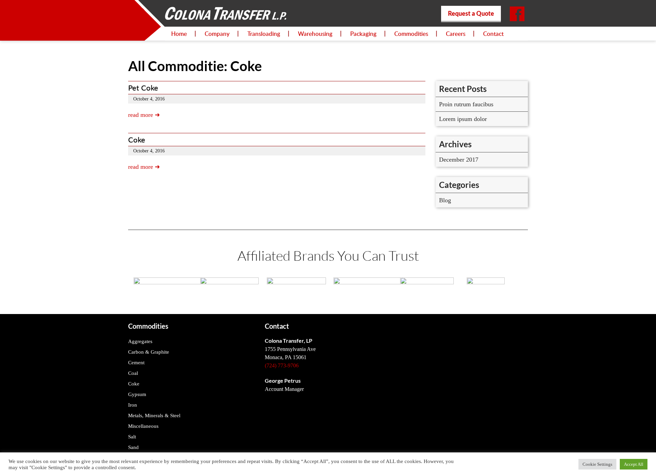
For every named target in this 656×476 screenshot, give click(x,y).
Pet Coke (143, 87)
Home (179, 33)
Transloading (263, 33)
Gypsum (137, 394)
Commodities (411, 33)
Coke (136, 139)
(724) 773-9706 (282, 365)
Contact (493, 33)
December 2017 (458, 159)
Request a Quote (471, 13)
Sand (133, 447)
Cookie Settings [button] (597, 464)
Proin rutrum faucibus (466, 104)
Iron (132, 405)
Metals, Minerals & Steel (154, 415)
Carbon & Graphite (148, 352)
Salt (132, 436)
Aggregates (140, 341)
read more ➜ (144, 114)
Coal (133, 373)
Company (217, 33)
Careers (455, 33)
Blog (445, 200)
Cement (136, 362)
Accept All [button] (633, 464)
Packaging (363, 33)
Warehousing (315, 33)
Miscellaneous (143, 426)
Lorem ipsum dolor (463, 118)
